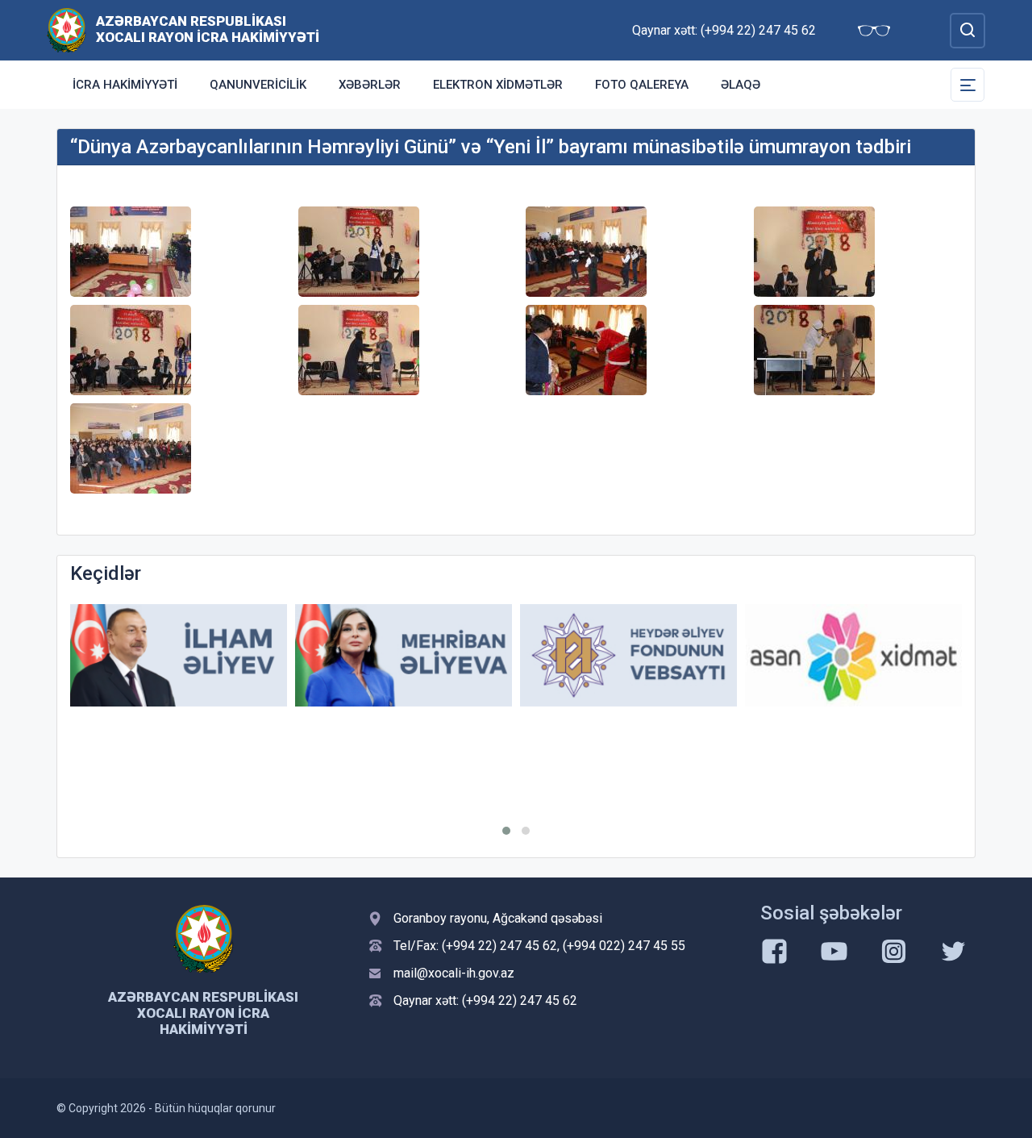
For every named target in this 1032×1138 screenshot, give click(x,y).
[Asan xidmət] (853, 655)
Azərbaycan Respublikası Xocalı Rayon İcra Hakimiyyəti (207, 29)
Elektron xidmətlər (498, 84)
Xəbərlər (370, 84)
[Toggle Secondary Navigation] (967, 84)
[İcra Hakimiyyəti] (66, 29)
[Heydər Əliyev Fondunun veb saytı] (628, 655)
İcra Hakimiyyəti (125, 84)
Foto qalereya (642, 84)
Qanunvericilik (258, 84)
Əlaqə (740, 84)
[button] (506, 831)
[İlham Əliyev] (178, 655)
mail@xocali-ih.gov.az (453, 973)
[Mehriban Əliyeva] (403, 655)
